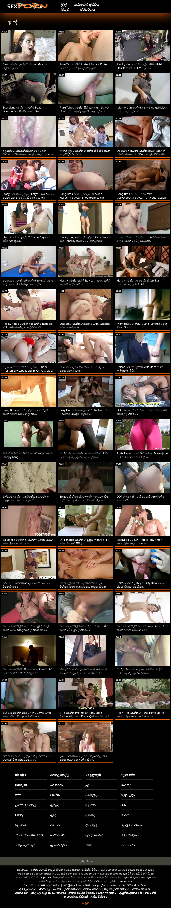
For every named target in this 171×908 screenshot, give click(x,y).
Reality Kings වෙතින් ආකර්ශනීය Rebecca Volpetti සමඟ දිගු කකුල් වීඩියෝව (28, 325)
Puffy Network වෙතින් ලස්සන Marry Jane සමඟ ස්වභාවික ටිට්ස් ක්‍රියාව (142, 455)
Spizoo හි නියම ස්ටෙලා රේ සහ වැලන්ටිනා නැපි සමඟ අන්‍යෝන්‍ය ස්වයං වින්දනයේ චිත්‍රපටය (85, 500)
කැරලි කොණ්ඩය (131, 825)
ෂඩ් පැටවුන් (31, 877)
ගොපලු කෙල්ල (59, 775)
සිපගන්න (126, 815)
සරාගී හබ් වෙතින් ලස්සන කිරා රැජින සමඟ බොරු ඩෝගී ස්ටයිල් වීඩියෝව (141, 239)
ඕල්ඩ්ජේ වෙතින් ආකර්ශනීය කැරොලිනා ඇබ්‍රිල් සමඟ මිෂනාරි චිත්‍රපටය (26, 498)
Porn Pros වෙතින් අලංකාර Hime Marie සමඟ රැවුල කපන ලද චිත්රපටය (140, 714)
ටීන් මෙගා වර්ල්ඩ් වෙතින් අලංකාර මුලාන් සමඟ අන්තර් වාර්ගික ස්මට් (140, 628)
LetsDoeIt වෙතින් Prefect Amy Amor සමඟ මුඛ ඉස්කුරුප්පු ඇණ (139, 541)
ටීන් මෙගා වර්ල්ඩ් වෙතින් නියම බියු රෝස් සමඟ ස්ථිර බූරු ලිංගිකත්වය (84, 628)
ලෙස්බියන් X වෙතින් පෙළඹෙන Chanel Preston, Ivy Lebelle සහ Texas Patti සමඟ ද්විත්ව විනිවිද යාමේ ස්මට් (28, 370)
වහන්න (55, 795)
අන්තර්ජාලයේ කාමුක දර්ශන (47, 869)
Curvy (19, 815)
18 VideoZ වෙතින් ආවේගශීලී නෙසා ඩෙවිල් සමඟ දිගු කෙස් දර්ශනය (28, 541)
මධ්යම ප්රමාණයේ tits (29, 835)
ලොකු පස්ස (128, 775)
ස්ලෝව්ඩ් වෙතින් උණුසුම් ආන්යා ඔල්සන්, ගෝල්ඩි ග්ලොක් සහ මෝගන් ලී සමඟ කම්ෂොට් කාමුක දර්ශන (84, 673)
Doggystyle (94, 775)
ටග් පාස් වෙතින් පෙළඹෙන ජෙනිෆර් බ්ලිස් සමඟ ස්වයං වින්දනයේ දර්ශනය (27, 714)
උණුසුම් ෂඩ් (85, 861)
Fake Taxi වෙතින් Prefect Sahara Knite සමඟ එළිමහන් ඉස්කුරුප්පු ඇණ (83, 66)
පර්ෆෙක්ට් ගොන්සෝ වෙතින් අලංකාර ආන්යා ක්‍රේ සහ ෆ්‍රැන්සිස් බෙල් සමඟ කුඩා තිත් (28, 282)
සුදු (87, 785)
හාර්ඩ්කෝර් (57, 835)
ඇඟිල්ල (54, 805)
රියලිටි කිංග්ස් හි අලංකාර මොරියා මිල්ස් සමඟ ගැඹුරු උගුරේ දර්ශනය (139, 671)
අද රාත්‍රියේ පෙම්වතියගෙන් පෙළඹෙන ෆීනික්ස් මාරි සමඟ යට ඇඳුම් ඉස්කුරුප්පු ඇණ (28, 152)
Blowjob (21, 775)
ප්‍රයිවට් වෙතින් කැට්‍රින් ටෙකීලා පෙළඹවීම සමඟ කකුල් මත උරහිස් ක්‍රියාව (83, 757)
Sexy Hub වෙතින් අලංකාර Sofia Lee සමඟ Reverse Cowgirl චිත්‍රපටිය (84, 412)
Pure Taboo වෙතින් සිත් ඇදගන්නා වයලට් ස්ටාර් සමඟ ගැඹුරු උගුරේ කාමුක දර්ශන (84, 109)
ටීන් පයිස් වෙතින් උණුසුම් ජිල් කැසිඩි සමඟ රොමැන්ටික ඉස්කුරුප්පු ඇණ (27, 757)
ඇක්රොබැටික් (58, 845)
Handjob (21, 785)
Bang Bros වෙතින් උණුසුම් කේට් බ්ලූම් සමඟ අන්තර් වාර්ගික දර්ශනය (25, 412)
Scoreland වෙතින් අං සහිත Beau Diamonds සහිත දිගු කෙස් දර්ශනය (23, 109)
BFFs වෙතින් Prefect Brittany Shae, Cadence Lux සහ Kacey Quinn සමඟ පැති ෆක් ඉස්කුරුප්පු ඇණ (84, 716)
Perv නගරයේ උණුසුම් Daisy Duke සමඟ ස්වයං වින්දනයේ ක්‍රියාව (140, 584)
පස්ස (18, 795)
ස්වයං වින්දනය (130, 835)
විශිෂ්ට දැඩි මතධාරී (138, 873)
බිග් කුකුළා (92, 795)
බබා (123, 805)
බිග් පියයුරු (57, 785)
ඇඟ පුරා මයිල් (94, 835)
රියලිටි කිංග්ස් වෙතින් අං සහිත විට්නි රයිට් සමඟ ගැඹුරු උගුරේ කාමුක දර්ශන (84, 455)
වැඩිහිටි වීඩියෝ (91, 869)
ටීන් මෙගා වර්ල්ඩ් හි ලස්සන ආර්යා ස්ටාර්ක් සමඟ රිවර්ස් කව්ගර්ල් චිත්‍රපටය (27, 671)
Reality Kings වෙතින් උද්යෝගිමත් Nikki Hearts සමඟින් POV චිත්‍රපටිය (140, 66)
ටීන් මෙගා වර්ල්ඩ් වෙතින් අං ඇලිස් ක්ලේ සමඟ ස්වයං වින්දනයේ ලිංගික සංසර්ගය (26, 628)
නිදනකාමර (128, 845)
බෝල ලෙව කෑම (25, 845)
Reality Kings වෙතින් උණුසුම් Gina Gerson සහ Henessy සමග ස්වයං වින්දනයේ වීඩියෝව (85, 240)
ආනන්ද (90, 815)
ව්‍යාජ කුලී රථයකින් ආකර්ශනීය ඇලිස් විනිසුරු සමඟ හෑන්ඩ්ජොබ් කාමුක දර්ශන (83, 584)
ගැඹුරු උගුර (128, 795)
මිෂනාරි (55, 825)
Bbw (89, 845)
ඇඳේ (53, 815)
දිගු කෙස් (20, 825)
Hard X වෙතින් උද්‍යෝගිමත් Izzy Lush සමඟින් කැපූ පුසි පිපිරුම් (139, 282)
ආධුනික (91, 805)
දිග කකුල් (91, 825)
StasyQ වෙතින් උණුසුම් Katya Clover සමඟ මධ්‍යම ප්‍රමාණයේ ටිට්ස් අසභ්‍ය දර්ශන (28, 195)
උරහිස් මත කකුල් (25, 805)
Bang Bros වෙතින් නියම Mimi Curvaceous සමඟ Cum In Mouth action (141, 195)
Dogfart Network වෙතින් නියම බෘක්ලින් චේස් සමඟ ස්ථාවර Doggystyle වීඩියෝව (141, 152)
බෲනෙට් (126, 785)
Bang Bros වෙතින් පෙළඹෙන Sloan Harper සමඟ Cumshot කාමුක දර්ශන (82, 195)
